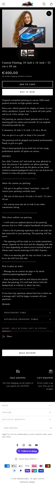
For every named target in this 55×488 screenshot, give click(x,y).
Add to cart (28, 84)
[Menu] (3, 4)
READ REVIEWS (27, 353)
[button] (44, 4)
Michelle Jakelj (23, 478)
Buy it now (27, 92)
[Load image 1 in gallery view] (24, 53)
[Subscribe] (51, 428)
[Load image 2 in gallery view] (31, 53)
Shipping (14, 76)
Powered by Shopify (27, 482)
